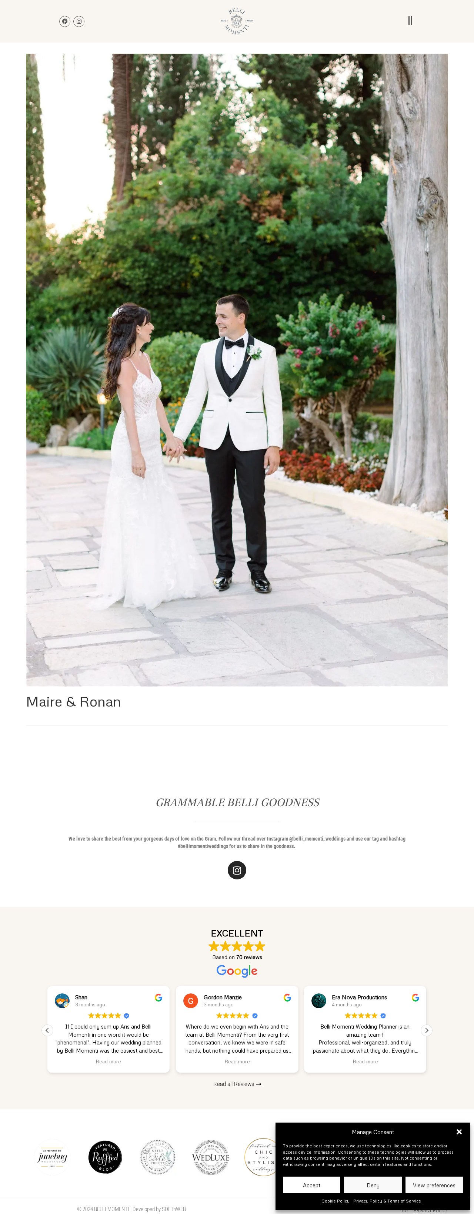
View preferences (434, 1185)
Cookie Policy (335, 1200)
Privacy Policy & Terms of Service (387, 1200)
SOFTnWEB (174, 1209)
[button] (459, 1132)
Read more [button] (108, 1061)
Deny (373, 1185)
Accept (311, 1185)
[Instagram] (237, 870)
